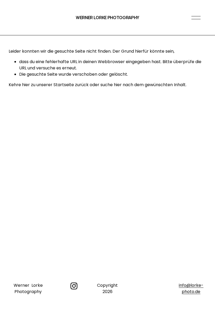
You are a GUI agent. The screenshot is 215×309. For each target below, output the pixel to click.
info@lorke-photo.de (191, 288)
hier (26, 85)
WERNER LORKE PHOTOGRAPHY (107, 17)
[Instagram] (74, 286)
